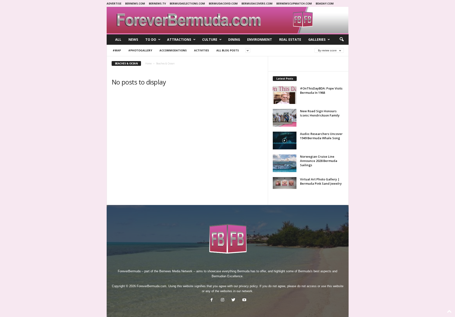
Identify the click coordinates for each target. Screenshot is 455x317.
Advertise (114, 3)
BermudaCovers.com (257, 3)
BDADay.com (325, 3)
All (118, 39)
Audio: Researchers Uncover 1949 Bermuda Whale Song (321, 136)
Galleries (317, 39)
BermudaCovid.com (223, 3)
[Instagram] (222, 300)
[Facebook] (211, 300)
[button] (341, 39)
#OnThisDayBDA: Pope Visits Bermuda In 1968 (321, 90)
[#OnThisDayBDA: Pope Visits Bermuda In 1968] (284, 95)
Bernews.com (135, 3)
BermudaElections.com (187, 3)
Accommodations (173, 50)
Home (148, 63)
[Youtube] (244, 300)
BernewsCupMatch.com (294, 3)
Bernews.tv (157, 3)
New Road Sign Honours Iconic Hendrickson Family (320, 113)
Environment (259, 39)
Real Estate (290, 39)
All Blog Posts (227, 50)
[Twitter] (233, 300)
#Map (117, 50)
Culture (209, 39)
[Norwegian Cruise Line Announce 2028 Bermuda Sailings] (284, 163)
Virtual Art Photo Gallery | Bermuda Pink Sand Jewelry (321, 181)
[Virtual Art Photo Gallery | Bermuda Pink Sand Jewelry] (284, 183)
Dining (234, 39)
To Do (150, 39)
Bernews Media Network (175, 271)
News (133, 39)
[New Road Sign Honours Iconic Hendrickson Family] (284, 118)
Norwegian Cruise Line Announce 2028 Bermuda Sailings (318, 160)
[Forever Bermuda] (228, 20)
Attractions (179, 39)
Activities (201, 50)
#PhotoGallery (140, 50)
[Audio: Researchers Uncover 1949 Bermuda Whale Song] (284, 140)
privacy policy (248, 286)
